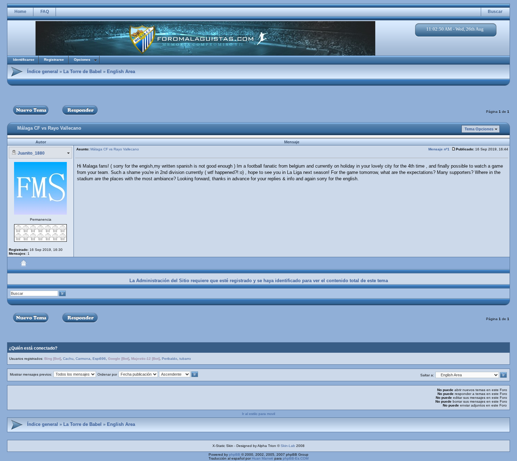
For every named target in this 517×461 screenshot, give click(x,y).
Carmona (83, 359)
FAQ (44, 11)
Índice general (42, 71)
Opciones (82, 59)
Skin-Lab (288, 446)
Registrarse (54, 59)
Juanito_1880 (31, 153)
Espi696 (99, 359)
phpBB (234, 454)
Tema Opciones (479, 129)
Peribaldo (169, 359)
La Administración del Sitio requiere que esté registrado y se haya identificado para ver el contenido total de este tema (258, 280)
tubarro (185, 359)
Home (20, 11)
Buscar (495, 11)
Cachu (68, 359)
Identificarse (23, 59)
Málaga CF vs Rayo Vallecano (49, 128)
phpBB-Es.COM (295, 458)
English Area (121, 71)
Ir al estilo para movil (258, 414)
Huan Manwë (262, 458)
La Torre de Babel (82, 71)
